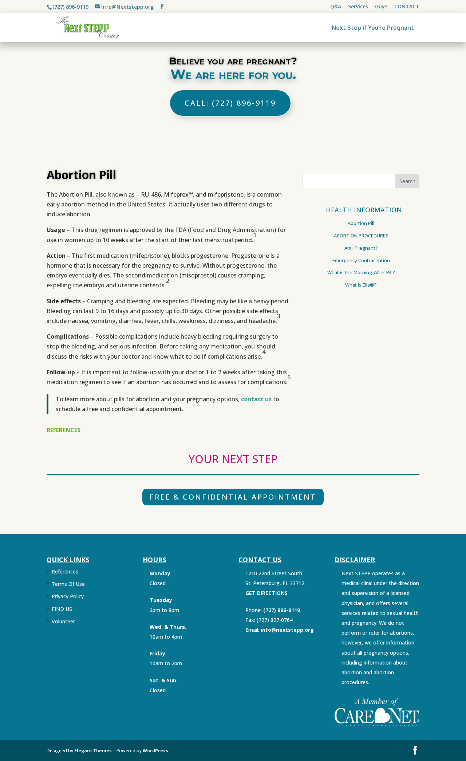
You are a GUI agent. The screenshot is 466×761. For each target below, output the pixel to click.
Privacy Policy (68, 596)
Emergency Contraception (361, 260)
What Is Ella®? (361, 284)
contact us (256, 399)
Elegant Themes (93, 751)
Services (358, 7)
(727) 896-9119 (70, 6)
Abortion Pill (361, 223)
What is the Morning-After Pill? (361, 272)
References (65, 571)
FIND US (62, 609)
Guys (381, 7)
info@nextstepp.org (287, 629)
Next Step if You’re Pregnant (373, 27)
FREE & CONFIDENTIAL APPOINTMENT (233, 497)
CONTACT (406, 7)
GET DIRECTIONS (266, 593)
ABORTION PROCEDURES (361, 235)
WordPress (155, 751)
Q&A (335, 7)
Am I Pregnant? (361, 248)
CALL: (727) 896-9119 (230, 103)
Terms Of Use (68, 583)
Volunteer (63, 621)
